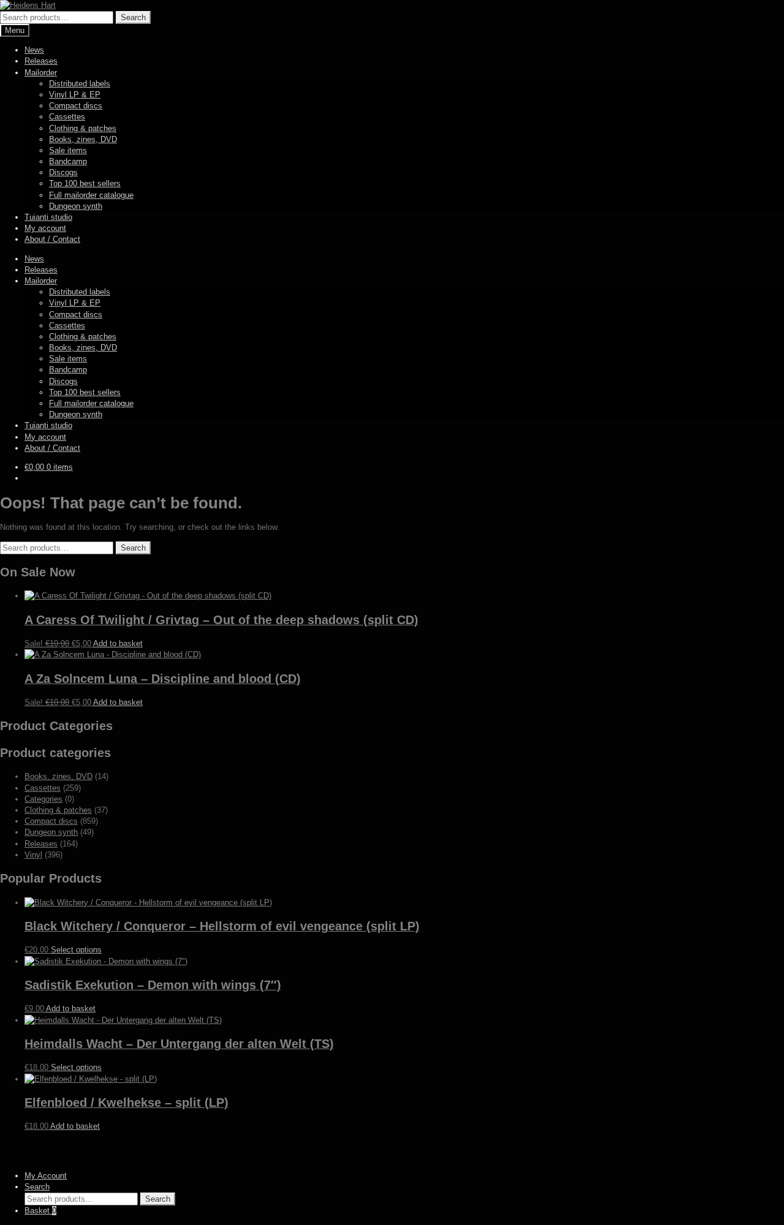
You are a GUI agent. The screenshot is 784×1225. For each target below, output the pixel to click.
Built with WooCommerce (44, 1156)
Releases (41, 61)
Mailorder (40, 72)
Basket (40, 1210)
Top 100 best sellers (85, 183)
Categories (43, 799)
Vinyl (33, 854)
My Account (45, 1175)
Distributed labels (79, 83)
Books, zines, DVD (83, 139)
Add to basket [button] (118, 643)
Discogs (63, 172)
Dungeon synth (75, 206)
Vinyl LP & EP (74, 94)
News (34, 50)
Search (133, 17)
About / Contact (52, 239)
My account (45, 228)
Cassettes (67, 116)
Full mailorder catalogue (91, 195)
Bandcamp (68, 161)
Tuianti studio (48, 217)
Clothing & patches (82, 128)
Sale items (68, 150)
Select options (76, 949)
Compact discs (75, 105)
